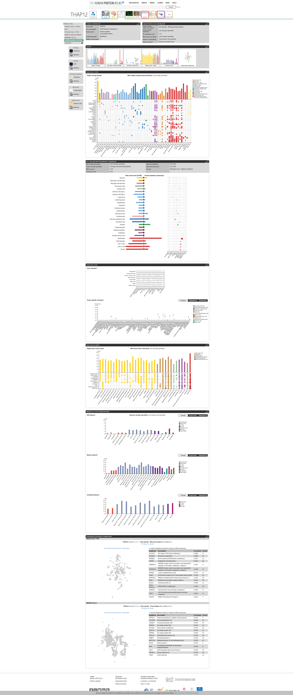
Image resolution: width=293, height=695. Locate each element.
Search (171, 7)
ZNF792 (151, 630)
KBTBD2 (152, 558)
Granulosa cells (120, 213)
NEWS (152, 2)
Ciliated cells (121, 189)
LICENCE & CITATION (148, 681)
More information (179, 693)
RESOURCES (134, 2)
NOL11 (151, 583)
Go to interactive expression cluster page (116, 548)
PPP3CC (152, 618)
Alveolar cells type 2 (119, 194)
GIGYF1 (151, 597)
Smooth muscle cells (118, 235)
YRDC (151, 593)
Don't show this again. (192, 693)
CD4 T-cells (121, 244)
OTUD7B (152, 620)
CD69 (151, 655)
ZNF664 (151, 633)
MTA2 (151, 580)
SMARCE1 (152, 564)
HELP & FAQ (145, 684)
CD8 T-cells (121, 246)
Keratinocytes (121, 216)
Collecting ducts (120, 200)
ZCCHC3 (152, 553)
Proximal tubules (120, 208)
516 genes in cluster (147, 608)
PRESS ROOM (95, 681)
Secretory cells (120, 222)
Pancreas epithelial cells (117, 219)
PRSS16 (152, 652)
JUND (151, 575)
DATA (168, 2)
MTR (150, 646)
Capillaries (121, 233)
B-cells (123, 249)
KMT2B (151, 573)
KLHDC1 (152, 628)
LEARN (160, 2)
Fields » (178, 7)
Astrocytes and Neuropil (117, 181)
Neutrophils (121, 238)
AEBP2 (151, 638)
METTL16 (152, 640)
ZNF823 (151, 625)
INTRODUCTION (121, 678)
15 (149, 548)
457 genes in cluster (147, 544)
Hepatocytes (121, 202)
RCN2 (151, 643)
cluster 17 (137, 542)
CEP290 (151, 623)
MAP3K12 (152, 578)
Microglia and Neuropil (118, 183)
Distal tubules (121, 211)
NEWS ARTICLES (96, 678)
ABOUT (144, 2)
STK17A (151, 635)
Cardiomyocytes (120, 227)
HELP (174, 2)
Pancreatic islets (120, 186)
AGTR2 (151, 561)
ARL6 (151, 650)
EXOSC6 (152, 556)
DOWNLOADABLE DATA (149, 678)
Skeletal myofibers (119, 230)
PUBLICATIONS (120, 684)
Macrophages (120, 241)
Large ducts (121, 197)
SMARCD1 (152, 569)
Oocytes (122, 224)
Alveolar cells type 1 (119, 192)
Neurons (122, 178)
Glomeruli (122, 205)
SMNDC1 (152, 590)
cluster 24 (138, 606)
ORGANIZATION (121, 681)
